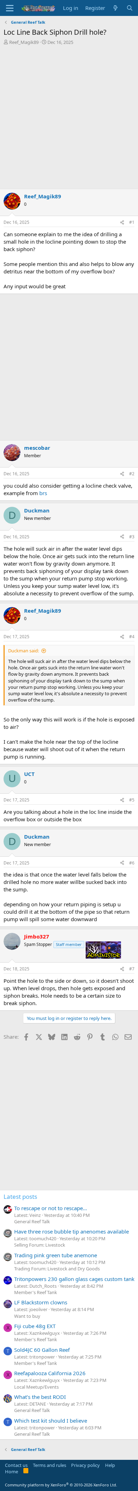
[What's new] (115, 8)
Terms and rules (49, 1465)
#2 (131, 474)
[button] (9, 8)
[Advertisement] (69, 118)
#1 (131, 222)
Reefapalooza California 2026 (50, 1373)
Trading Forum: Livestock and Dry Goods (57, 1268)
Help (110, 1465)
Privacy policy (85, 1465)
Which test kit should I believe (50, 1420)
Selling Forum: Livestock (39, 1245)
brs (43, 493)
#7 (131, 969)
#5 (131, 800)
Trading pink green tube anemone (55, 1255)
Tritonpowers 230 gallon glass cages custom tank (74, 1278)
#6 (131, 863)
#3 (131, 537)
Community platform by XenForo (61, 1484)
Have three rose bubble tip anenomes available (71, 1231)
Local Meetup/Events (36, 1387)
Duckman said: (23, 650)
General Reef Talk (32, 1221)
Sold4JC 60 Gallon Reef (42, 1349)
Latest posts (20, 1196)
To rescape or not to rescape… (50, 1208)
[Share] (122, 223)
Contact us (16, 1465)
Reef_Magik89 (24, 42)
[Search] (130, 8)
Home (11, 1471)
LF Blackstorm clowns (40, 1302)
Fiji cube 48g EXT (35, 1326)
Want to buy (27, 1316)
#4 (131, 637)
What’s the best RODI (40, 1396)
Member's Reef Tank (35, 1292)
